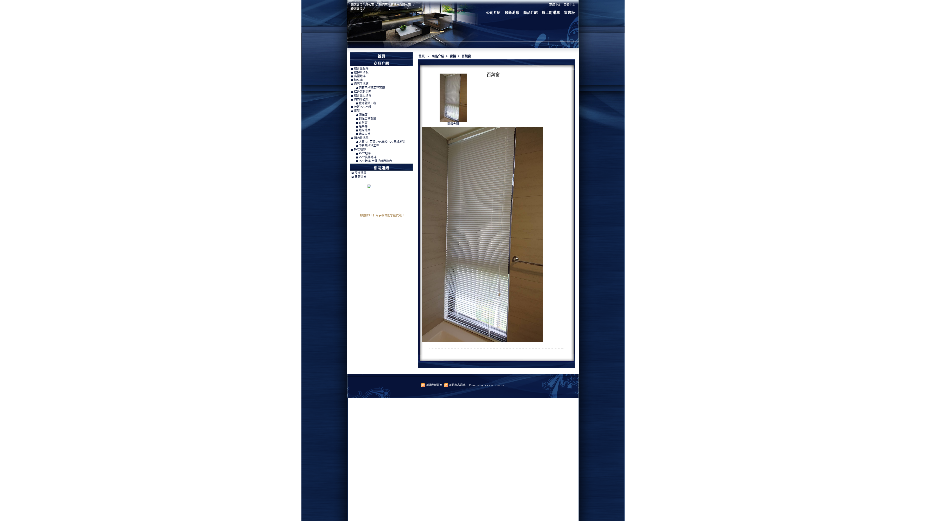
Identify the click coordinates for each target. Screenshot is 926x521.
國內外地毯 (361, 138)
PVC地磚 (360, 149)
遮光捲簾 (364, 130)
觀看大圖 (453, 124)
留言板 (569, 12)
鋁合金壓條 (361, 68)
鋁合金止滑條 (362, 95)
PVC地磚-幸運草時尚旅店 (375, 161)
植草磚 (358, 80)
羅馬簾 (363, 126)
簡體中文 (569, 5)
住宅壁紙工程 (367, 103)
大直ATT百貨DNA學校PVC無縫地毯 (382, 142)
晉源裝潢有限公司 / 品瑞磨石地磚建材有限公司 (381, 5)
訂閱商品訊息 (457, 385)
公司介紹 (493, 12)
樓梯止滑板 (361, 72)
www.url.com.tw (494, 385)
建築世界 (360, 176)
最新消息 (512, 12)
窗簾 (453, 56)
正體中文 (555, 5)
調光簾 (363, 115)
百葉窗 (466, 56)
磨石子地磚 (361, 84)
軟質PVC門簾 (363, 107)
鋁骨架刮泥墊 (362, 91)
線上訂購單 (551, 12)
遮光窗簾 (364, 134)
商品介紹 (530, 12)
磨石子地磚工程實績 (372, 87)
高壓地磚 (360, 76)
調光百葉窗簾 (367, 118)
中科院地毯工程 (369, 145)
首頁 (421, 56)
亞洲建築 (360, 173)
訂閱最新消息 (434, 385)
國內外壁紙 (361, 99)
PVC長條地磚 (367, 157)
